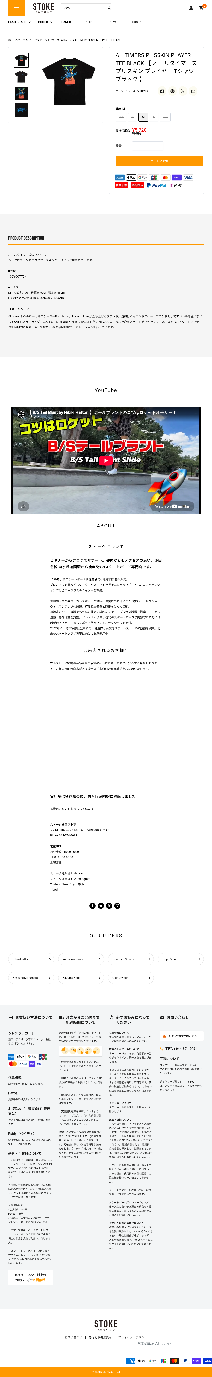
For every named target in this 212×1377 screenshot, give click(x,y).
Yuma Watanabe (73, 959)
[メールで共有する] (193, 91)
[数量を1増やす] (158, 146)
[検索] (109, 8)
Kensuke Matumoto (25, 977)
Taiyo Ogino (169, 959)
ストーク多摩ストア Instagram (70, 879)
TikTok (54, 889)
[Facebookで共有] (162, 91)
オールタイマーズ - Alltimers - (56, 40)
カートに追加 (159, 161)
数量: (119, 146)
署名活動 (64, 617)
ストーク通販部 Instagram (67, 873)
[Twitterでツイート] (183, 91)
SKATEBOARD (17, 22)
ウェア (22, 40)
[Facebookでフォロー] (92, 905)
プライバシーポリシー (132, 1337)
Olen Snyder (120, 977)
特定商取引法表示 (100, 1337)
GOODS (43, 22)
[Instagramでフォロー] (109, 908)
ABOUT (90, 22)
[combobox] (82, 8)
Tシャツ (32, 40)
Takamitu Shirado (123, 959)
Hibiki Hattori (21, 959)
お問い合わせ (73, 1337)
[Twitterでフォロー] (101, 905)
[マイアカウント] (191, 8)
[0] (201, 7)
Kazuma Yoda (72, 977)
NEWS (113, 22)
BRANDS (65, 22)
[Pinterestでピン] (172, 91)
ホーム (12, 40)
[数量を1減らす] (136, 146)
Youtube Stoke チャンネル (67, 884)
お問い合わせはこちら (180, 1036)
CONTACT (138, 22)
